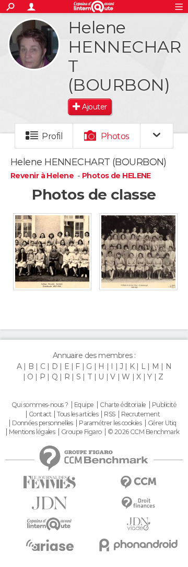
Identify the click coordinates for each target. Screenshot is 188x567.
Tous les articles (77, 414)
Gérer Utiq (162, 423)
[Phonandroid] (138, 544)
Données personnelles (42, 423)
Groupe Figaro (81, 432)
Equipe (84, 405)
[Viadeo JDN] (138, 524)
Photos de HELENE (116, 175)
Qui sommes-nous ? (39, 405)
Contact (40, 414)
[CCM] (138, 482)
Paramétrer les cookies (110, 423)
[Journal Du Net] (49, 503)
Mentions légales (32, 432)
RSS (109, 414)
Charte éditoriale (123, 405)
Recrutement (140, 414)
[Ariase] (49, 545)
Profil (52, 136)
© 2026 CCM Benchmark (144, 432)
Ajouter (94, 107)
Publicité (164, 405)
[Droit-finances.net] (138, 503)
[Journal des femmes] (49, 482)
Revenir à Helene (42, 175)
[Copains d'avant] (49, 524)
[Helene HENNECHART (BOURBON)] (34, 44)
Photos (115, 136)
